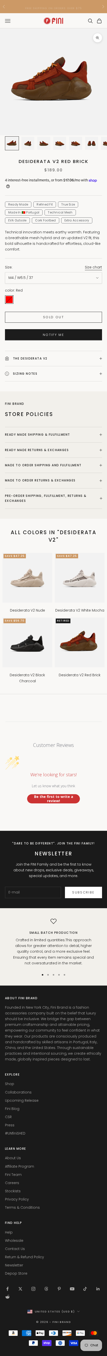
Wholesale (14, 1240)
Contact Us (15, 1248)
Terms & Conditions (22, 1207)
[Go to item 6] (92, 143)
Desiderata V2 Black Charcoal (27, 678)
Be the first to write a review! (53, 798)
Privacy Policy (17, 1199)
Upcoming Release (22, 1100)
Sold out (53, 317)
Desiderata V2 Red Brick (80, 675)
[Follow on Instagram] (33, 1288)
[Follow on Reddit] (7, 1296)
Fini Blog (12, 1108)
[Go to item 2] (28, 143)
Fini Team (13, 1174)
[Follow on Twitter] (20, 1288)
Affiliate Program (19, 1166)
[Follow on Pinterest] (59, 1288)
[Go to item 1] (12, 143)
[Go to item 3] (44, 143)
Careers (12, 1182)
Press (9, 1125)
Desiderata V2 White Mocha (79, 610)
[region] (53, 942)
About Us (13, 1157)
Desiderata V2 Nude (27, 610)
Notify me (53, 334)
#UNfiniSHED (15, 1133)
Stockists (13, 1191)
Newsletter (14, 1265)
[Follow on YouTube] (72, 1288)
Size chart (93, 267)
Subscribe (83, 892)
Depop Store (16, 1273)
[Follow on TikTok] (85, 1288)
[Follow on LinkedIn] (98, 1288)
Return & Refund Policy (24, 1256)
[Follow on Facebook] (7, 1288)
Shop (9, 1083)
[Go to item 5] (76, 143)
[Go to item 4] (60, 143)
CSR (8, 1116)
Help (9, 1232)
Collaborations (18, 1092)
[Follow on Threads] (46, 1288)
